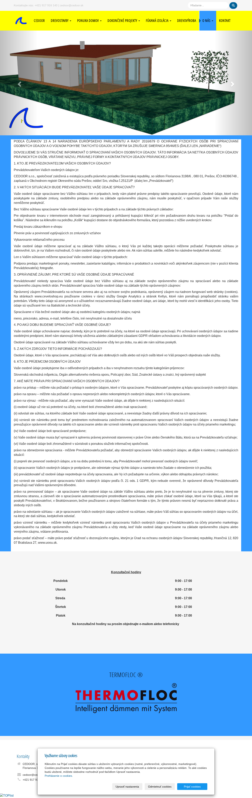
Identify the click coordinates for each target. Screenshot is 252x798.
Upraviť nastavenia (127, 786)
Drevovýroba (186, 20)
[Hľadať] (233, 5)
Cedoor (39, 20)
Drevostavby (60, 20)
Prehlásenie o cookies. (59, 775)
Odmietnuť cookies (159, 786)
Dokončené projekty (122, 20)
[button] (19, 83)
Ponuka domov (88, 20)
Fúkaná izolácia (157, 20)
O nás (206, 20)
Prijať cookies (192, 786)
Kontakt (225, 20)
